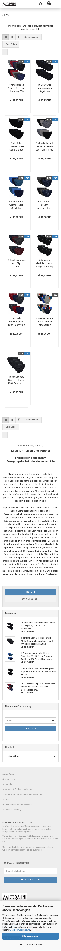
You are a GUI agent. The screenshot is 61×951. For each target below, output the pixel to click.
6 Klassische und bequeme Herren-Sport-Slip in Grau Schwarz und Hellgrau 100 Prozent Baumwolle (44, 146)
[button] (5, 37)
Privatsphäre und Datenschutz (18, 805)
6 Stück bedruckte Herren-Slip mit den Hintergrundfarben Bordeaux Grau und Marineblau (16, 263)
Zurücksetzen (30, 599)
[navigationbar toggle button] (57, 4)
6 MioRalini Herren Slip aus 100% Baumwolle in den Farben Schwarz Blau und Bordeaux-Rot (16, 322)
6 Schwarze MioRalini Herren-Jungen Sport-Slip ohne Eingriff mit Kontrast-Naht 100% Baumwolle (44, 263)
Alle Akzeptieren (30, 936)
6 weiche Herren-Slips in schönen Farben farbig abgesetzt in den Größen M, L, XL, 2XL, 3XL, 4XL (44, 322)
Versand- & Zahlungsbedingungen (20, 789)
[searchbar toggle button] (41, 4)
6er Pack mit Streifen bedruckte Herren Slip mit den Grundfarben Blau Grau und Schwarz (44, 205)
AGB (7, 799)
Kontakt (8, 784)
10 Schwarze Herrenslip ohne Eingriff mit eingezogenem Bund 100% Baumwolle (44, 88)
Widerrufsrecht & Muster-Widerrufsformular (23, 794)
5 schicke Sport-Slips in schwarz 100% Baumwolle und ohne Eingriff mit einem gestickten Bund (16, 380)
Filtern (30, 592)
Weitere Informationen (30, 944)
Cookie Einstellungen (14, 809)
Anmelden (30, 728)
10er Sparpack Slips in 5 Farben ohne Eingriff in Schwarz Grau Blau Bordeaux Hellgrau (16, 88)
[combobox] (32, 37)
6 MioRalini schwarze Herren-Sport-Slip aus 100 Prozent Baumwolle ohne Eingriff (16, 146)
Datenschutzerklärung (20, 930)
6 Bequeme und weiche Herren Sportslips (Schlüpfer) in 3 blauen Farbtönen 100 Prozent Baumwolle (16, 205)
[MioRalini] (8, 4)
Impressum (10, 779)
